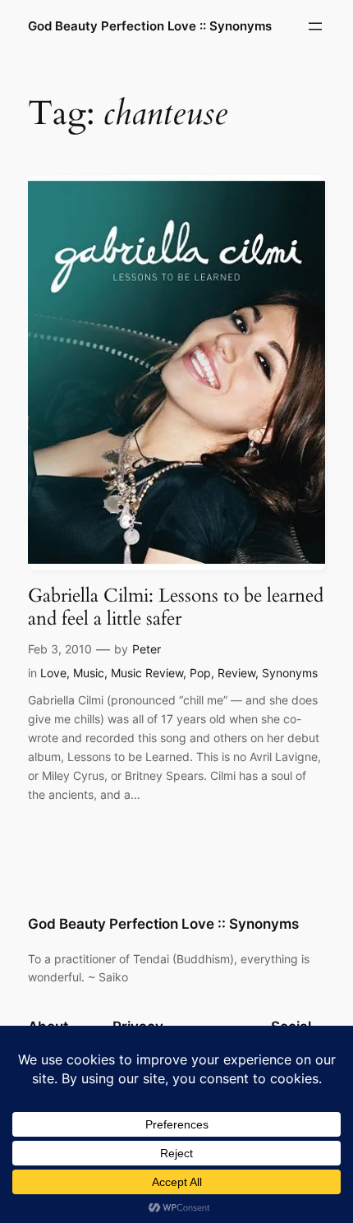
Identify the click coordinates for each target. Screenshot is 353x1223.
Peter (146, 649)
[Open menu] (315, 26)
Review (236, 673)
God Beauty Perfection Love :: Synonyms (150, 26)
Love (53, 673)
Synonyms (290, 673)
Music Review (147, 673)
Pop (200, 673)
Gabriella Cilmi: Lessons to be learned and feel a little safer (175, 607)
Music (88, 673)
